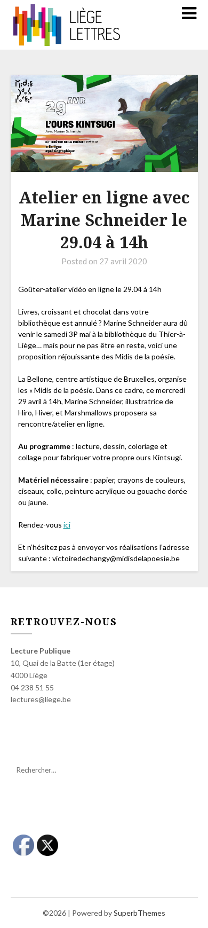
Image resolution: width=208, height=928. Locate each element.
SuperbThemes (139, 912)
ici (66, 524)
